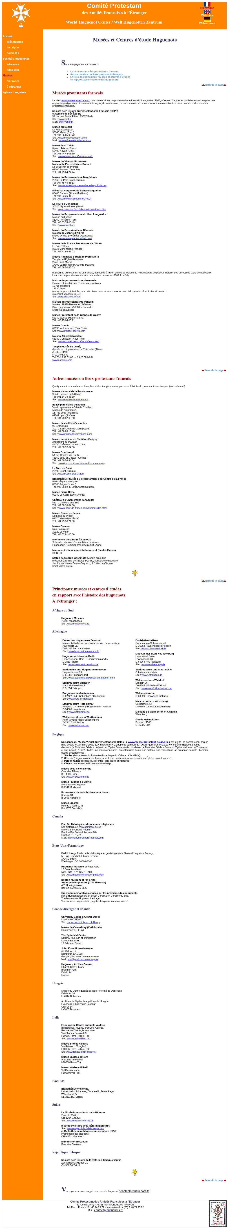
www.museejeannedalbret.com (75, 238)
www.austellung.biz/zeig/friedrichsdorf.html (92, 677)
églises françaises (14, 92)
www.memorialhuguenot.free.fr (74, 198)
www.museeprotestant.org (76, 100)
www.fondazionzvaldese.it (81, 1051)
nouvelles (13, 53)
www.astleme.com (62, 360)
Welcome (207, 15)
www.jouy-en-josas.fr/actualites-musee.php (81, 463)
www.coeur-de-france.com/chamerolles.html (82, 508)
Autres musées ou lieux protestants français (96, 74)
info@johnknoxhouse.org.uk (83, 959)
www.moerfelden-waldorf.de (157, 688)
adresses (13, 64)
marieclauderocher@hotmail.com (86, 837)
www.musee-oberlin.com (71, 330)
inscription (13, 47)
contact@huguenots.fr (134, 1191)
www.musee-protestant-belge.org (148, 742)
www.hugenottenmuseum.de (84, 651)
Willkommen (207, 23)
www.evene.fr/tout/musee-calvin (75, 156)
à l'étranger (14, 86)
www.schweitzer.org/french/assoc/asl (78, 341)
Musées (8, 75)
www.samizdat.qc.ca (90, 827)
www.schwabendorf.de (154, 648)
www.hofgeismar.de (79, 712)
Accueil (7, 36)
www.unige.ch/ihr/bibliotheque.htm (85, 1128)
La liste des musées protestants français (94, 71)
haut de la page (214, 84)
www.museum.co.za (78, 623)
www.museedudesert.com (72, 137)
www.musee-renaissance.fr (73, 399)
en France (13, 81)
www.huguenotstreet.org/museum (85, 874)
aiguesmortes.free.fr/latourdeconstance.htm (82, 209)
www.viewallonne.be (78, 776)
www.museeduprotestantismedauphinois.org (82, 185)
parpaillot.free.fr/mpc (69, 296)
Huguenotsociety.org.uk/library (83, 922)
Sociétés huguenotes (16, 58)
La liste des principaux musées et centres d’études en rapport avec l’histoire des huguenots (100, 78)
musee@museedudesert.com (75, 140)
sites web (13, 70)
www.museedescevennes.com (75, 434)
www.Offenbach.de (152, 675)
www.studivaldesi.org (78, 1038)
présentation (15, 41)
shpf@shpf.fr (66, 121)
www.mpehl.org (66, 225)
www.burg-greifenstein (81, 698)
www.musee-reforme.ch (80, 1120)
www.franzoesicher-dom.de (83, 664)
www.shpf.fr (64, 119)
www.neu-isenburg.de (153, 664)
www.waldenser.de (79, 725)
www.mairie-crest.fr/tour (71, 473)
